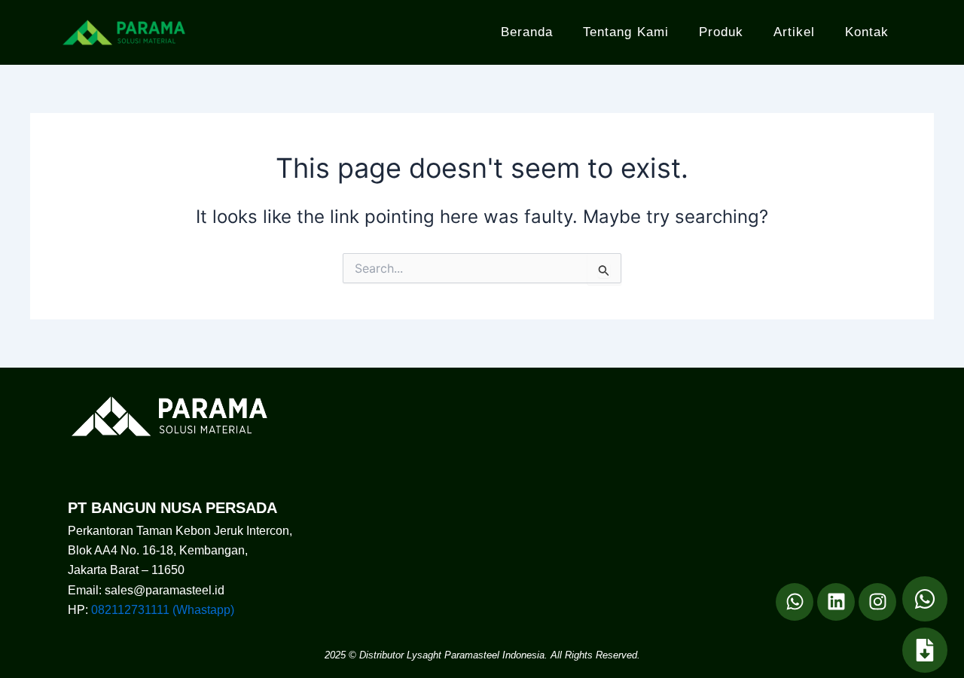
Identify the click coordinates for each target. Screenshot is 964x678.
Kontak (867, 32)
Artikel (794, 32)
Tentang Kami (626, 32)
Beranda (527, 32)
